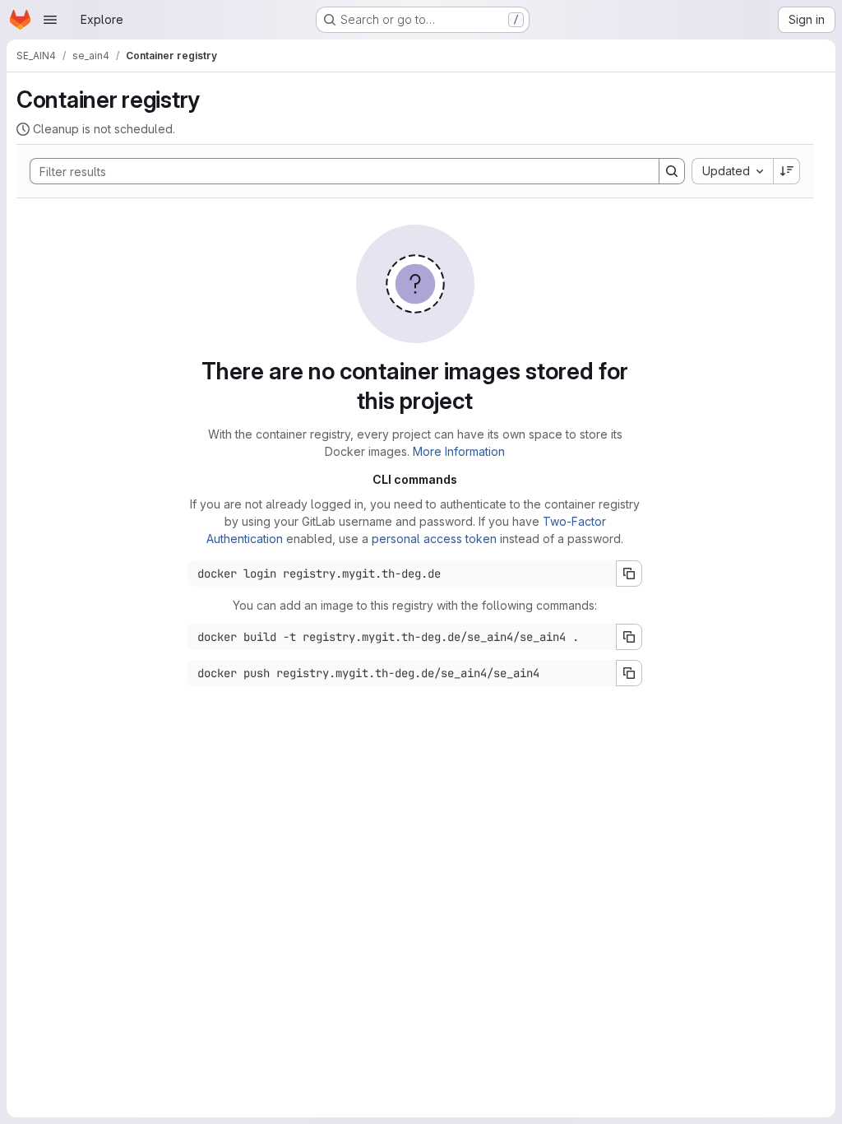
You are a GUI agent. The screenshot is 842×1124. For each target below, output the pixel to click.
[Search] (672, 171)
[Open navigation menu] (50, 20)
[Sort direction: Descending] (787, 171)
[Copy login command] (629, 573)
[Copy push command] (629, 673)
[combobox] (732, 171)
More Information (459, 451)
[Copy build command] (629, 637)
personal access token (434, 539)
